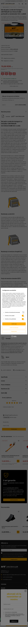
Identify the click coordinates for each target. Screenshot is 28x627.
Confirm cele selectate (14, 327)
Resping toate (14, 331)
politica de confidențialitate (11, 299)
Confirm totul (14, 324)
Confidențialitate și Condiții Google (8, 301)
